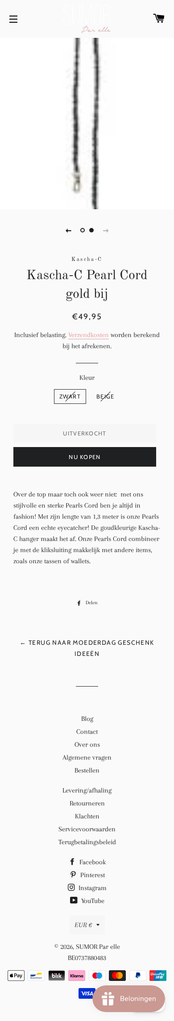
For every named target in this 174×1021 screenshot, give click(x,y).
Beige (105, 396)
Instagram (92, 888)
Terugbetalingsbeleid (87, 842)
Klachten (87, 816)
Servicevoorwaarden (87, 829)
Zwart (70, 396)
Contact (87, 732)
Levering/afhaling (87, 790)
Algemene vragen (87, 757)
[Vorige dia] (68, 230)
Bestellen (87, 770)
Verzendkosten (88, 335)
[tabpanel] (87, 122)
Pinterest (92, 875)
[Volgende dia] (106, 230)
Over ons (87, 744)
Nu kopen (84, 456)
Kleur (87, 378)
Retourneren (87, 803)
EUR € (83, 925)
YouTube (91, 901)
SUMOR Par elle (98, 947)
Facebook (92, 862)
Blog (87, 719)
